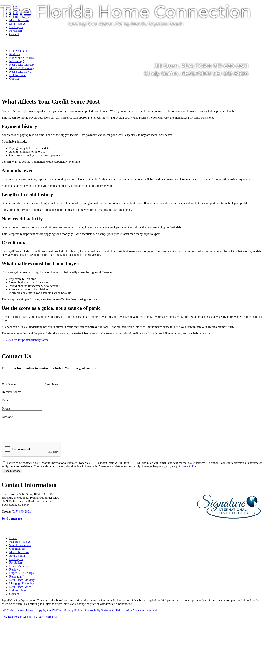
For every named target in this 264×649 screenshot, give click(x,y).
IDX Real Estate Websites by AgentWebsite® (29, 616)
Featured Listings (19, 541)
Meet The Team (19, 552)
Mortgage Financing (21, 583)
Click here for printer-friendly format (27, 340)
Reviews (14, 569)
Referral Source (11, 392)
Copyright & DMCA (48, 610)
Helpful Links (17, 75)
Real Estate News (20, 587)
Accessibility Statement (99, 610)
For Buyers (16, 559)
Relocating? (16, 576)
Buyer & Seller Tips (21, 573)
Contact (14, 78)
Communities (17, 548)
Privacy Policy (188, 466)
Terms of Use (24, 610)
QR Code (7, 610)
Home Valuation (19, 566)
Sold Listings (17, 555)
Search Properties (20, 545)
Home (13, 538)
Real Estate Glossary (22, 580)
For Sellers (15, 562)
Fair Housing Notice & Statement (136, 610)
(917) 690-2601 (21, 511)
